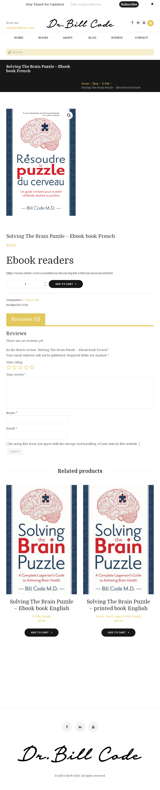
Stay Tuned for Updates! (45, 4)
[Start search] (9, 52)
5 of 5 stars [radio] (32, 367)
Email (11, 428)
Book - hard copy (108, 616)
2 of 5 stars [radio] (14, 367)
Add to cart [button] (40, 632)
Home (85, 83)
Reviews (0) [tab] (25, 319)
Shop (95, 83)
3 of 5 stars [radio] (20, 367)
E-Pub (105, 83)
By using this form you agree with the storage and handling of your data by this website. (74, 443)
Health (35, 300)
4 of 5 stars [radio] (26, 367)
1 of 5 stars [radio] (8, 367)
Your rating (14, 362)
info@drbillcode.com (20, 28)
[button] (69, 115)
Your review (16, 374)
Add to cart (64, 284)
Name (11, 413)
